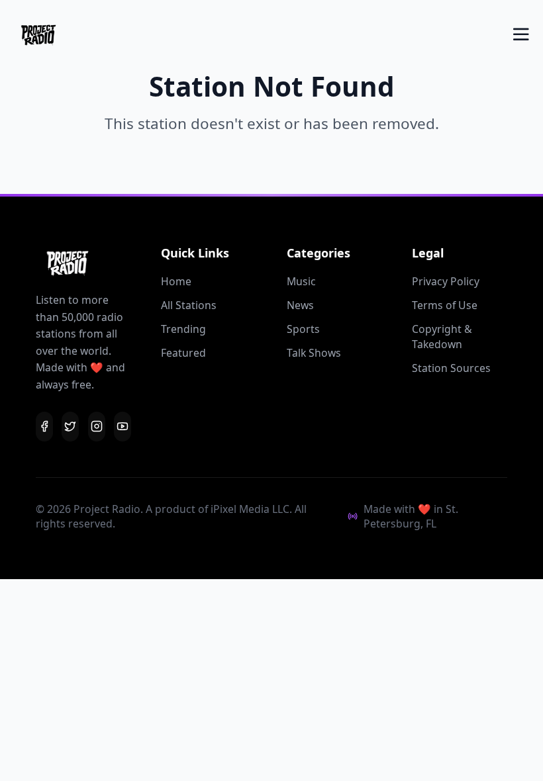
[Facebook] (44, 426)
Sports (303, 329)
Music (301, 281)
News (300, 305)
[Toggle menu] (521, 34)
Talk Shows (314, 352)
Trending (183, 329)
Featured (183, 352)
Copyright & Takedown (442, 336)
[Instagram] (96, 426)
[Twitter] (70, 426)
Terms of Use (444, 305)
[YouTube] (122, 426)
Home (176, 281)
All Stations (189, 305)
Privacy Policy (445, 281)
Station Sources (451, 368)
